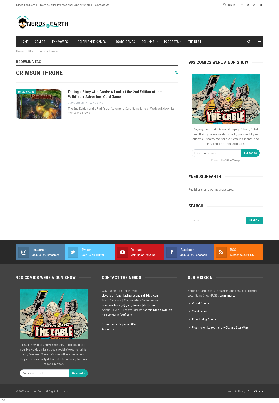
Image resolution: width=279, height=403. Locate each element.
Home (25, 42)
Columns (148, 42)
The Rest (194, 42)
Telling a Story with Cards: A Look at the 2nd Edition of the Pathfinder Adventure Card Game (115, 94)
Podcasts (171, 42)
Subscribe (250, 153)
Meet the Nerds (26, 5)
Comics (40, 42)
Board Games (125, 42)
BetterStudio (255, 391)
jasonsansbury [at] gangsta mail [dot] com (128, 305)
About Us (108, 329)
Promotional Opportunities (119, 324)
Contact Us (102, 5)
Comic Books (200, 311)
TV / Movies (60, 42)
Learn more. (227, 295)
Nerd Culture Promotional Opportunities (66, 5)
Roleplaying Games (92, 42)
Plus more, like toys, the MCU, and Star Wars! (221, 327)
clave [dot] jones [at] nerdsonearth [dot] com (130, 295)
